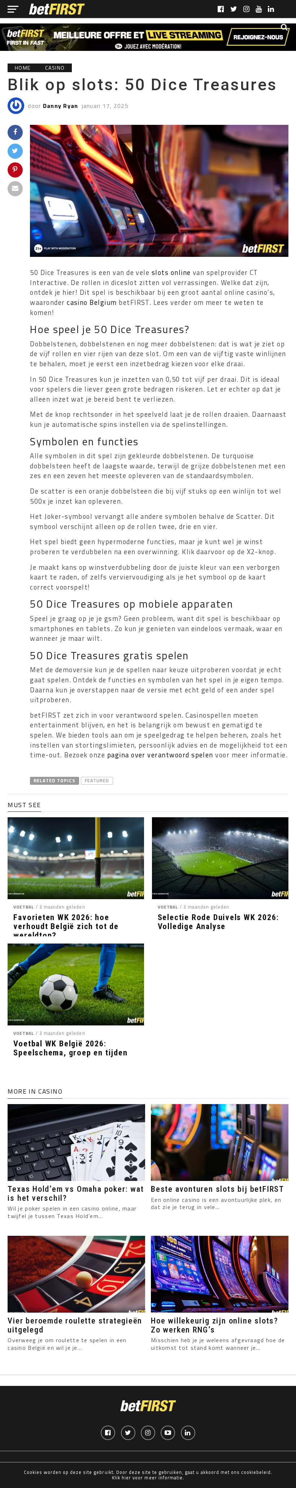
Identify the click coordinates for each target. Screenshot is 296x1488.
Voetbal (23, 906)
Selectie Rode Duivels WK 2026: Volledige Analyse (218, 922)
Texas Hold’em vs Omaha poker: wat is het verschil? (76, 1193)
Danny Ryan (60, 105)
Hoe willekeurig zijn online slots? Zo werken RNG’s (214, 1325)
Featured (97, 780)
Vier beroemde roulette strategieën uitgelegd (75, 1325)
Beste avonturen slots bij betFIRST (217, 1189)
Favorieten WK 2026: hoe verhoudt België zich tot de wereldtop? (65, 926)
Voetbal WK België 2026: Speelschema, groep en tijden (70, 1048)
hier (126, 1477)
